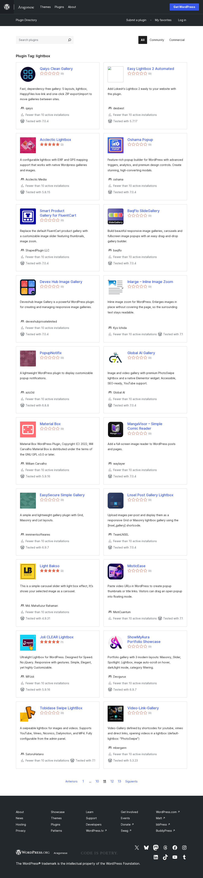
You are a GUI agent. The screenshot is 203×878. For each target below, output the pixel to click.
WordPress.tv (96, 830)
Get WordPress (184, 7)
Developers (94, 824)
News (19, 818)
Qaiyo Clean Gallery (56, 69)
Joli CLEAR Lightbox (57, 637)
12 (112, 781)
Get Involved (129, 812)
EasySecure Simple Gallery (62, 495)
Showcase (58, 812)
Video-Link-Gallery (143, 708)
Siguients (131, 781)
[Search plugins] (70, 40)
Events (125, 818)
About (20, 812)
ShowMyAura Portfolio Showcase (144, 639)
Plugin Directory (26, 20)
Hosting (21, 824)
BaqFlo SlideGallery (143, 211)
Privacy (21, 830)
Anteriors (71, 781)
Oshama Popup (140, 140)
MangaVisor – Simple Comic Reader (144, 426)
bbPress (163, 824)
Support (91, 818)
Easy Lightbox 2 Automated (150, 69)
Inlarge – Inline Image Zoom (150, 282)
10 (97, 781)
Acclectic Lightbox (55, 140)
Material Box (50, 424)
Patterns (56, 830)
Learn (89, 812)
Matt (160, 818)
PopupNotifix (51, 353)
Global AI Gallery (141, 353)
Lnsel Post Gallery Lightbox (150, 495)
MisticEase (136, 566)
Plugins (55, 824)
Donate (127, 824)
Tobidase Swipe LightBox (61, 708)
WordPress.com (168, 812)
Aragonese (60, 853)
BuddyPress (165, 830)
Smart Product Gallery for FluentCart (58, 213)
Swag (126, 830)
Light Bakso (49, 566)
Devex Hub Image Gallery (61, 282)
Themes (56, 818)
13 (119, 781)
